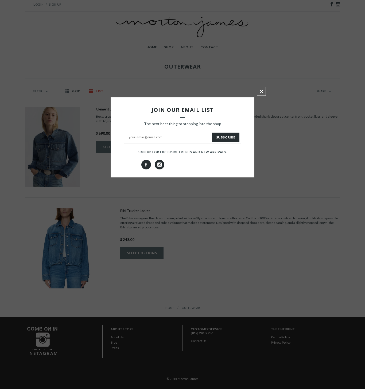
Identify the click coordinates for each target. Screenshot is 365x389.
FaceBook (146, 164)
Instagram (159, 164)
